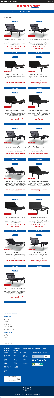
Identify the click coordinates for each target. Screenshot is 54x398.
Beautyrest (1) (6, 334)
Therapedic (6, 364)
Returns (15, 359)
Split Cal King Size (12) (8, 326)
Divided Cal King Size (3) (9, 329)
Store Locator (26, 360)
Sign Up (47, 356)
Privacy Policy (33, 394)
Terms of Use (28, 394)
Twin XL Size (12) (7, 318)
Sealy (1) (5, 337)
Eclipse (5, 363)
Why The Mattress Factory (25, 354)
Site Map (38, 394)
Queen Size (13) (7, 321)
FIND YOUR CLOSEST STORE (26, 11)
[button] (12, 11)
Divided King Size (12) (8, 328)
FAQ (14, 358)
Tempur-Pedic (7, 355)
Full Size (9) (6, 319)
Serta (5, 356)
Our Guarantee (26, 351)
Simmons (6, 352)
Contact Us (25, 363)
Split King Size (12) (7, 324)
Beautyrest (6, 354)
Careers (24, 362)
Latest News (25, 356)
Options (43, 17)
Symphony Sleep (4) (8, 339)
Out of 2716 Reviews (12, 1)
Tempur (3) (6, 335)
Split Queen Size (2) (8, 323)
